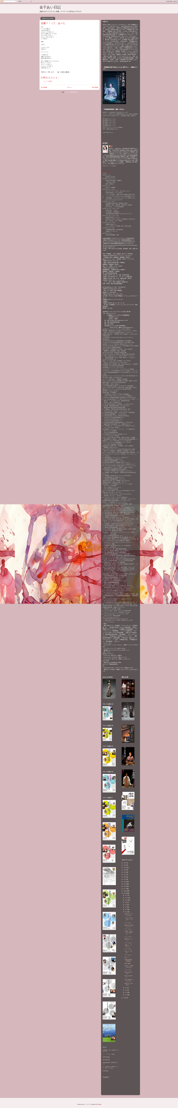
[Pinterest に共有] (68, 72)
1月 (126, 994)
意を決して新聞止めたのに (129, 966)
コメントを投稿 (47, 81)
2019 (125, 870)
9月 (126, 902)
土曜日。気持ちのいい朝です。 (129, 933)
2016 (125, 877)
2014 (125, 881)
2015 (125, 879)
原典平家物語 (106, 1057)
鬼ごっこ (127, 957)
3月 (126, 990)
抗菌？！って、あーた (129, 945)
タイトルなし (128, 923)
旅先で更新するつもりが (129, 980)
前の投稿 (95, 87)
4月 (126, 987)
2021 (125, 865)
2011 (125, 888)
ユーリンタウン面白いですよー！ (129, 919)
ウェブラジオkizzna (109, 622)
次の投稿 (44, 87)
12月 (126, 895)
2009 (125, 893)
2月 (126, 992)
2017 (125, 874)
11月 (126, 897)
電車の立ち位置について (129, 926)
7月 (126, 907)
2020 (125, 867)
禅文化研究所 (106, 1059)
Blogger (99, 1104)
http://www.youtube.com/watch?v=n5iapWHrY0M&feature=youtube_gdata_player (115, 618)
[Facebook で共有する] (67, 72)
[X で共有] (65, 72)
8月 (126, 904)
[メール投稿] (58, 72)
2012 (125, 886)
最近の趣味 (128, 963)
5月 (126, 912)
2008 (125, 997)
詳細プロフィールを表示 (109, 166)
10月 (126, 900)
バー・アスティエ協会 (109, 1054)
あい (112, 146)
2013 (125, 884)
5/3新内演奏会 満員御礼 (129, 960)
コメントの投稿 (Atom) (71, 92)
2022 (125, 863)
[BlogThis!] (63, 72)
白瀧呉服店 (106, 1071)
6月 (126, 909)
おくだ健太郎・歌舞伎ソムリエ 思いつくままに (110, 1067)
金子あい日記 (50, 7)
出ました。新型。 (128, 951)
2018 (125, 872)
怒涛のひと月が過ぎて (129, 984)
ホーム (69, 87)
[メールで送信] (61, 72)
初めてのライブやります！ (129, 914)
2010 (125, 891)
